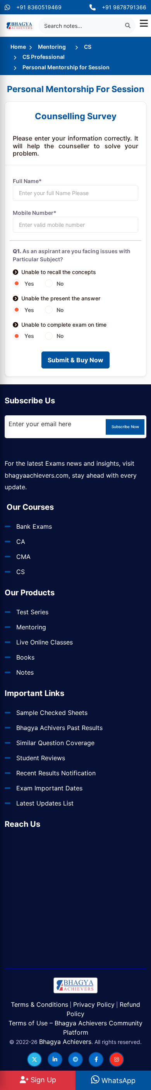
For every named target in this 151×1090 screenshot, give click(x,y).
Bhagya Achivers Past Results (59, 728)
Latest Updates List (45, 803)
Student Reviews (40, 758)
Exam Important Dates (49, 788)
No (60, 283)
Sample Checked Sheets (52, 712)
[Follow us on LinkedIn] (55, 1059)
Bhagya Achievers (65, 1041)
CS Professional (43, 56)
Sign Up (42, 1080)
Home (18, 46)
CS (87, 46)
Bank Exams (34, 526)
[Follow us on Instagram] (116, 1059)
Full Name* (27, 181)
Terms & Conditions (39, 1004)
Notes (25, 672)
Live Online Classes (44, 642)
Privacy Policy (94, 1004)
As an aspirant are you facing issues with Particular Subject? (71, 255)
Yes (29, 283)
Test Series (32, 612)
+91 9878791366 (124, 7)
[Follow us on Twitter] (34, 1059)
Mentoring (52, 46)
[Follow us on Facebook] (96, 1059)
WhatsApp (118, 1080)
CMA (23, 556)
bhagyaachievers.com (37, 475)
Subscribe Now (125, 426)
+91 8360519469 (39, 7)
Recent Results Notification (56, 773)
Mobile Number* (35, 212)
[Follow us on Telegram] (75, 1059)
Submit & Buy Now (75, 360)
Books (25, 657)
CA (20, 541)
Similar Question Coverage (55, 743)
